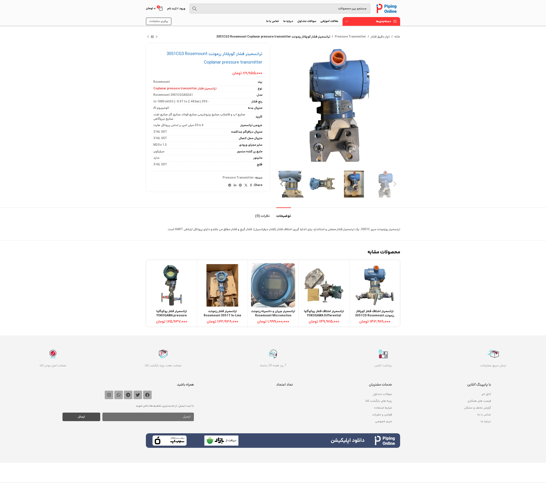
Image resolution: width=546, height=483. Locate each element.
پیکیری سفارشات (158, 21)
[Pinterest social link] (240, 185)
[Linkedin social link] (235, 185)
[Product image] (375, 285)
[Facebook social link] (251, 185)
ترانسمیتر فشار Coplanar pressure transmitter (184, 88)
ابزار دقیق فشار (380, 37)
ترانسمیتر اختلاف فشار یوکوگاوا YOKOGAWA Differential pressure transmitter (324, 315)
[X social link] (246, 185)
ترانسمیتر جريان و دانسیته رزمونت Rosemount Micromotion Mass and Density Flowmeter (273, 315)
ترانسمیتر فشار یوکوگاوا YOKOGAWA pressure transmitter (171, 315)
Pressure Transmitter (350, 37)
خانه (397, 37)
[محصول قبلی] (156, 37)
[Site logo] (387, 8)
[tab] (283, 213)
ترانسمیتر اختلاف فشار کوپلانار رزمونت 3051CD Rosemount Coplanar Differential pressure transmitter (374, 317)
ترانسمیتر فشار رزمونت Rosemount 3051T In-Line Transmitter (222, 315)
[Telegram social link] (229, 185)
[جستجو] (194, 8)
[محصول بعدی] (148, 37)
